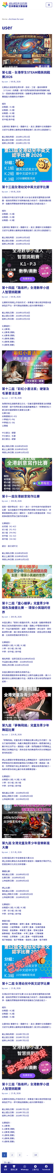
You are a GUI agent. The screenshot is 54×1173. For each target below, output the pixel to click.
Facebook (46, 1170)
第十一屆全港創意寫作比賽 (21, 496)
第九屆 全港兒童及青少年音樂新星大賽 (26, 845)
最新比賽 (14, 1170)
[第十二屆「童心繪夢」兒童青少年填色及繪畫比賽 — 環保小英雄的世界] (27, 581)
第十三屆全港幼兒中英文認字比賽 (25, 187)
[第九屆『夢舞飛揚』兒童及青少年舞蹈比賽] (27, 703)
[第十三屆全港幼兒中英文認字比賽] (27, 165)
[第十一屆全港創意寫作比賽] (27, 474)
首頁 (5, 1170)
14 (35, 1154)
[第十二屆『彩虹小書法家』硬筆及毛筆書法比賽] (27, 367)
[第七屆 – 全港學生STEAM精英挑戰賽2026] (27, 51)
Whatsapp (25, 1170)
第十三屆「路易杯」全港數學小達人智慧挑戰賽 (25, 1086)
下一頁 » (7, 1162)
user (6, 81)
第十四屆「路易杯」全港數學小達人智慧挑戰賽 (25, 289)
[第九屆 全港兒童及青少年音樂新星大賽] (27, 821)
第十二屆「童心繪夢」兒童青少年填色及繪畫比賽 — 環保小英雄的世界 (26, 607)
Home (4, 19)
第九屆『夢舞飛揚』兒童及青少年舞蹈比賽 (25, 727)
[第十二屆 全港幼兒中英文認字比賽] (27, 962)
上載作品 (35, 1170)
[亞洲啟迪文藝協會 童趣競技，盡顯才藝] (14, 5)
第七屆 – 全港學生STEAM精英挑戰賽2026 (26, 74)
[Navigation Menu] (49, 5)
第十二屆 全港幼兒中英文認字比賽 (26, 983)
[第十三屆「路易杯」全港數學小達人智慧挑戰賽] (27, 1062)
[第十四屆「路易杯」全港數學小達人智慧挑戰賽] (27, 266)
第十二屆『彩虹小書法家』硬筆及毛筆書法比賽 (25, 390)
